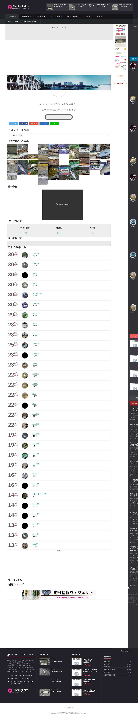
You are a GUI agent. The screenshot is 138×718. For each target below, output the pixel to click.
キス (34, 393)
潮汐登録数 (107, 672)
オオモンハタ (37, 293)
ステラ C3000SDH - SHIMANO (89, 681)
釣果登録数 (107, 661)
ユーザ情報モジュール (31, 21)
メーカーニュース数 (109, 669)
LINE (54, 123)
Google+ (34, 123)
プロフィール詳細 (15, 135)
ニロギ (35, 383)
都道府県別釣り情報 (109, 675)
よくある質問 (69, 707)
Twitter (14, 123)
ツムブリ (35, 333)
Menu (11, 16)
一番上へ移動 (124, 651)
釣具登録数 (107, 667)
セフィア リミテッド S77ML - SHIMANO (90, 691)
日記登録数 (107, 664)
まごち (35, 313)
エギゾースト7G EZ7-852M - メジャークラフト (90, 671)
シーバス (35, 253)
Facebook (24, 123)
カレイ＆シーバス (39, 494)
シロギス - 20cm (56, 671)
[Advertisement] (59, 33)
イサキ (35, 363)
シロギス (35, 263)
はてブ (44, 123)
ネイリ (35, 273)
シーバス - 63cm (56, 661)
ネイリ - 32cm (56, 681)
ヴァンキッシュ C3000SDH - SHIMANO (88, 661)
